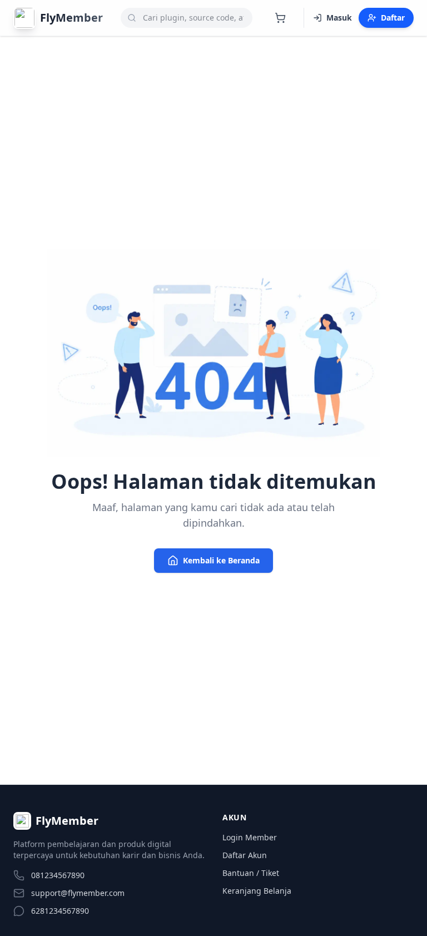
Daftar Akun (244, 855)
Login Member (249, 837)
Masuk (339, 17)
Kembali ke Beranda (221, 560)
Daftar (393, 17)
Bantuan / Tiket (250, 873)
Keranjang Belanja (256, 890)
